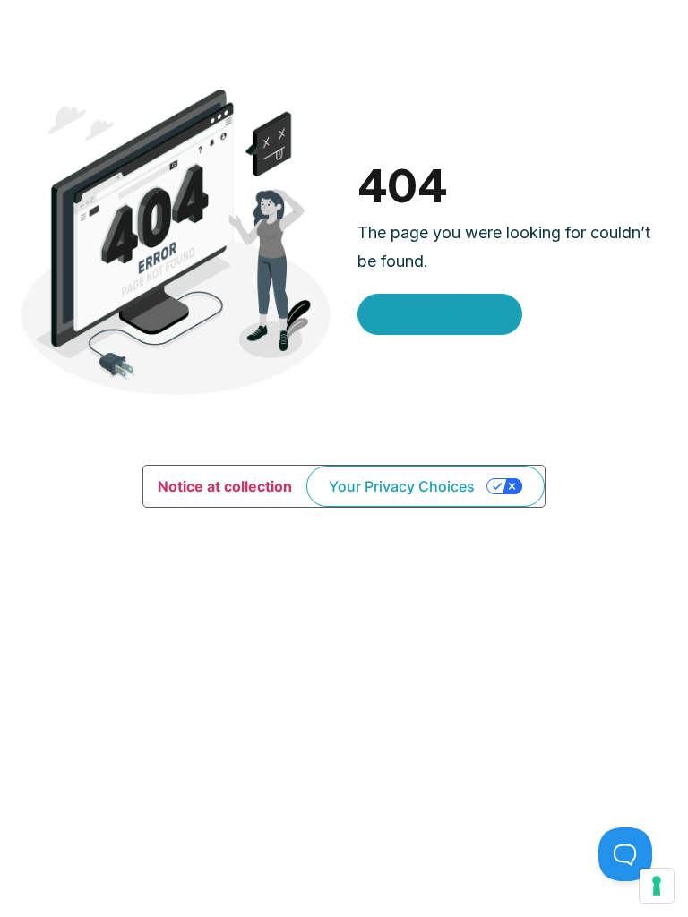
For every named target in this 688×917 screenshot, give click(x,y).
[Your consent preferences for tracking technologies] (657, 886)
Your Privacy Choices (402, 486)
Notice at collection (225, 486)
